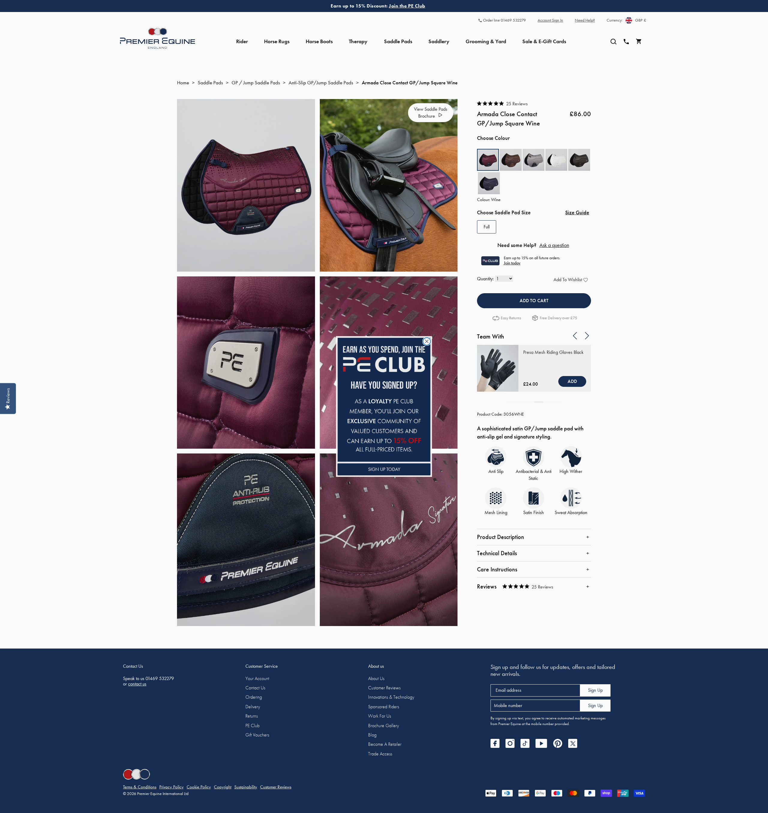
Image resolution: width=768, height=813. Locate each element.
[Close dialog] (426, 341)
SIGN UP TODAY (384, 469)
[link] (384, 400)
